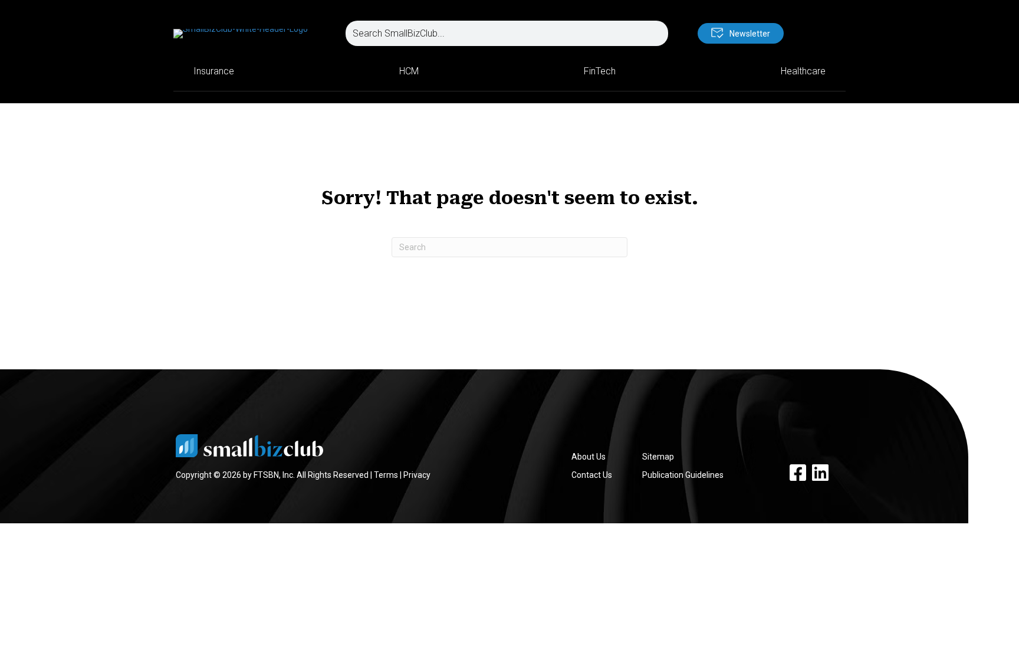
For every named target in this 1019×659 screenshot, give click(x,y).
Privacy (416, 475)
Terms (386, 475)
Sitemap (658, 456)
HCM (409, 71)
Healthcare (803, 71)
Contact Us (591, 475)
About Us (588, 456)
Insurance (213, 71)
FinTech (600, 71)
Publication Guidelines (683, 475)
